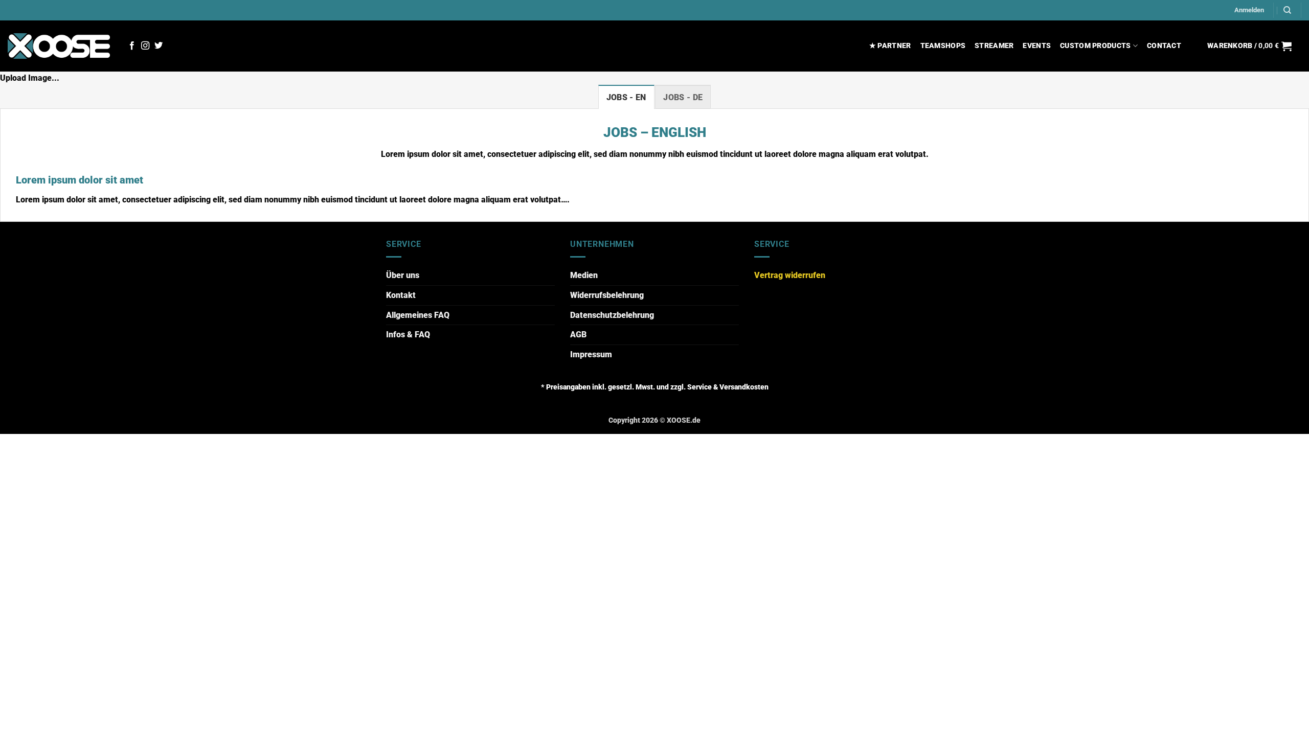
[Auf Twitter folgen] (158, 46)
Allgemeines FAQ (417, 315)
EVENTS (1037, 45)
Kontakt (401, 295)
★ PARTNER (890, 45)
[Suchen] (1287, 10)
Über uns (402, 275)
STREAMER (994, 45)
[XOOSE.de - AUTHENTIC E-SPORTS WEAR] (59, 45)
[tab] (626, 97)
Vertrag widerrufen (789, 275)
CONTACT (1164, 45)
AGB (578, 334)
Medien (584, 275)
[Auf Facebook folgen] (132, 46)
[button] (1249, 10)
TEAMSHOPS (943, 45)
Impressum (591, 354)
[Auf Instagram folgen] (145, 46)
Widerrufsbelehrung (607, 295)
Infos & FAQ (408, 334)
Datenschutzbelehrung (612, 315)
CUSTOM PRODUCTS (1095, 45)
